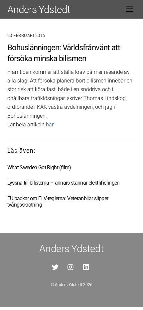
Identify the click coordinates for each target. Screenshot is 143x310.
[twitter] (55, 266)
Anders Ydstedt (68, 284)
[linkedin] (86, 266)
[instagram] (70, 266)
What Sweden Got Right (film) (39, 167)
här (50, 124)
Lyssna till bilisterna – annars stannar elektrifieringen (63, 183)
